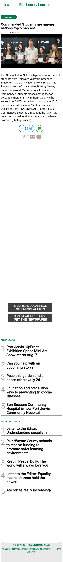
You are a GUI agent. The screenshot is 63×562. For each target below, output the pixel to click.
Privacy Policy (42, 548)
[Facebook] (22, 128)
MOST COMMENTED (11, 421)
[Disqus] (31, 181)
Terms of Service (27, 548)
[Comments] (39, 128)
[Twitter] (30, 128)
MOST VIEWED (8, 339)
